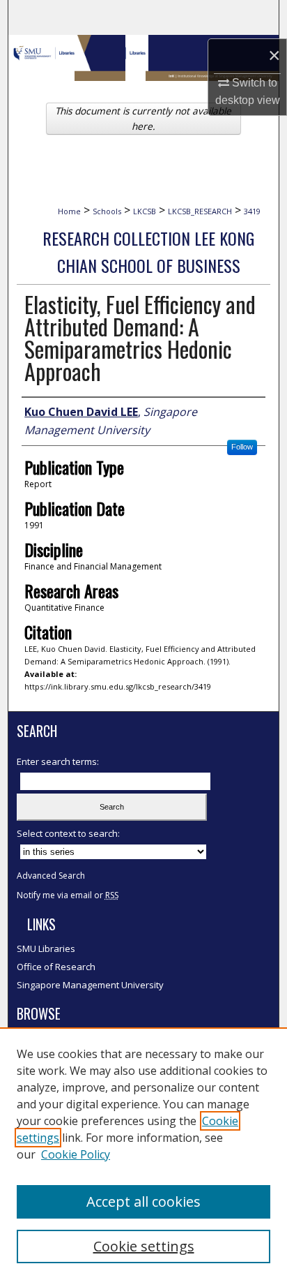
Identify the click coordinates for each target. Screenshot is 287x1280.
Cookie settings (143, 1246)
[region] (143, 1153)
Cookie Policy (75, 1154)
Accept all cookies (143, 1201)
